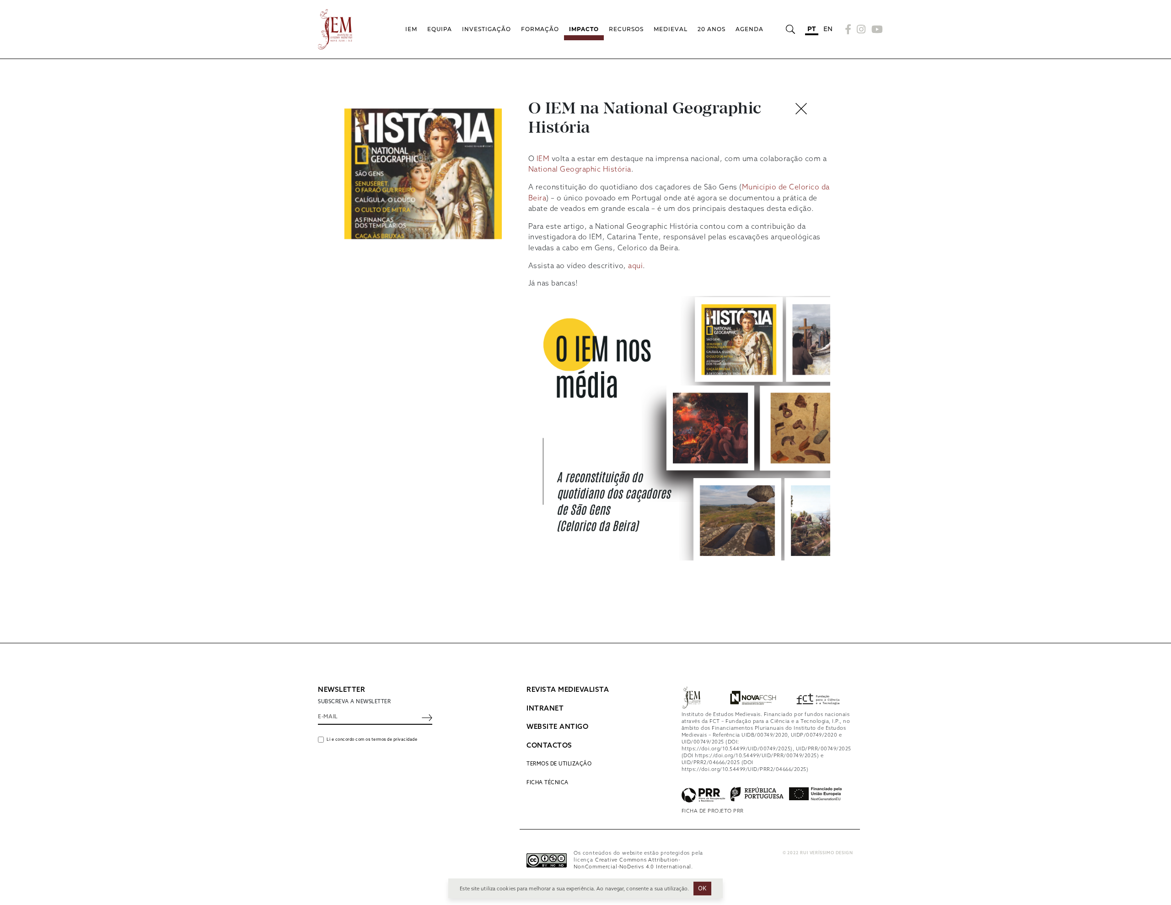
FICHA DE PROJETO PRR (713, 811)
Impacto (584, 29)
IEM (411, 29)
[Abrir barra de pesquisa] (790, 29)
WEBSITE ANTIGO (557, 727)
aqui (635, 266)
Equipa (439, 29)
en (828, 28)
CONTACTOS (549, 746)
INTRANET (545, 709)
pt (811, 28)
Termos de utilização (558, 764)
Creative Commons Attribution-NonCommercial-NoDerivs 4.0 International (632, 863)
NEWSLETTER (341, 690)
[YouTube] (876, 29)
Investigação (486, 29)
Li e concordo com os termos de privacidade (372, 739)
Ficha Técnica (547, 783)
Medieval (671, 29)
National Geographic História (579, 169)
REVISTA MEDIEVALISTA (567, 690)
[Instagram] (861, 29)
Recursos (626, 29)
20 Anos (711, 29)
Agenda (749, 29)
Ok (702, 888)
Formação (540, 29)
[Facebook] (848, 29)
